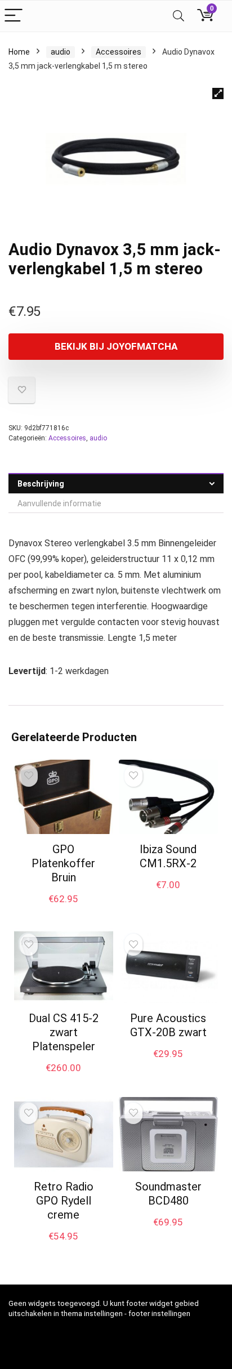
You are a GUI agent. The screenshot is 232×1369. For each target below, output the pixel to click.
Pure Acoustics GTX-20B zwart (168, 1025)
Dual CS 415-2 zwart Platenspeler (64, 1032)
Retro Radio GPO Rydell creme (63, 1200)
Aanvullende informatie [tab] (59, 503)
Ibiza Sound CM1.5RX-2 (168, 856)
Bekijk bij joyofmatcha (116, 346)
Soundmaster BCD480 (168, 1193)
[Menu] (13, 16)
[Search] (178, 16)
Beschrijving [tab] (40, 483)
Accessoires (118, 51)
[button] (218, 93)
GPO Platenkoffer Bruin (63, 863)
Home (19, 51)
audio (60, 51)
